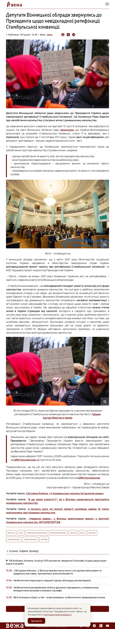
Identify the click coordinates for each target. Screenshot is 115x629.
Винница (92, 533)
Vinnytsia (11, 533)
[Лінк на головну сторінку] (14, 4)
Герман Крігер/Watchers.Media (72, 415)
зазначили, (67, 130)
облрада (44, 539)
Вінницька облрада (58, 533)
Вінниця (73, 533)
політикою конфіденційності (58, 614)
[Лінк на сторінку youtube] (107, 625)
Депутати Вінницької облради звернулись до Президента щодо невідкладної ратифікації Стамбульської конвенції (54, 21)
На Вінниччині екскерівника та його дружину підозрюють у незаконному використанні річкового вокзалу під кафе (56, 589)
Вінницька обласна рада (36, 533)
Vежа (21, 533)
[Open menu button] (107, 4)
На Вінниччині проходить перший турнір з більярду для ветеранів (52, 580)
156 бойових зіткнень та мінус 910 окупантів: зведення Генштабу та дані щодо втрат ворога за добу (56, 562)
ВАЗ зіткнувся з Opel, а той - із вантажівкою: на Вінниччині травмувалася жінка (59, 597)
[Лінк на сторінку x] (100, 625)
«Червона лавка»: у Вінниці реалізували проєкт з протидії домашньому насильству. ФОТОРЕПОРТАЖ (57, 520)
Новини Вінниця (30, 539)
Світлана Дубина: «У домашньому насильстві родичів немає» (65, 493)
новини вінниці (13, 539)
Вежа (49, 34)
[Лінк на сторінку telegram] (94, 625)
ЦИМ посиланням (25, 459)
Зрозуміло (36, 620)
